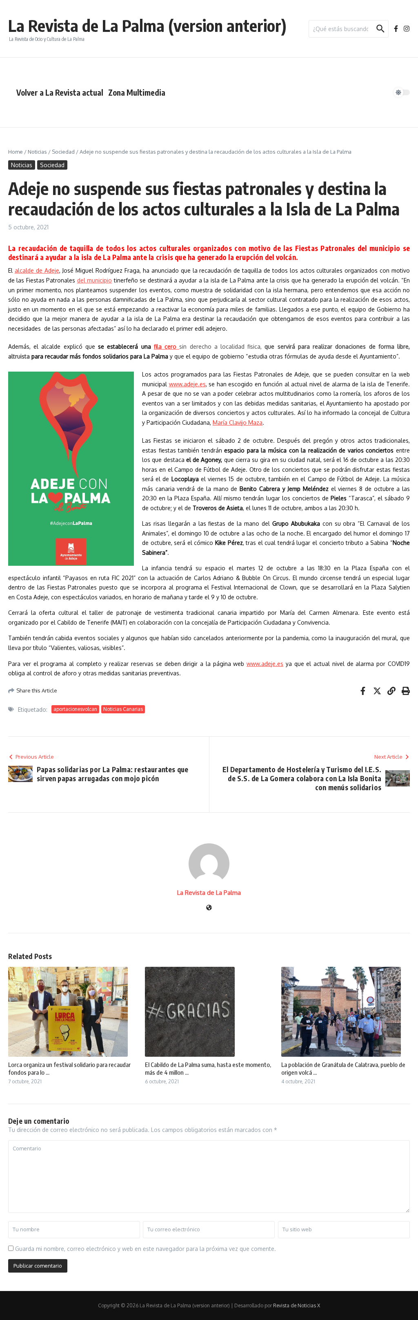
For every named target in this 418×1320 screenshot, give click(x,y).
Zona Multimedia (136, 92)
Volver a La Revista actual (59, 92)
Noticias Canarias (123, 709)
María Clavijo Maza (237, 422)
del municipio (94, 280)
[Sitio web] (209, 908)
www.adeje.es (187, 384)
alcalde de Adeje (37, 270)
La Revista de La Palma (209, 892)
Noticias (37, 151)
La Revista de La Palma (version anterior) (147, 25)
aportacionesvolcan (75, 709)
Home (15, 151)
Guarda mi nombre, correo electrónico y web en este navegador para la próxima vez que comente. (145, 1248)
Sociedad (63, 151)
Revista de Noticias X (296, 1305)
